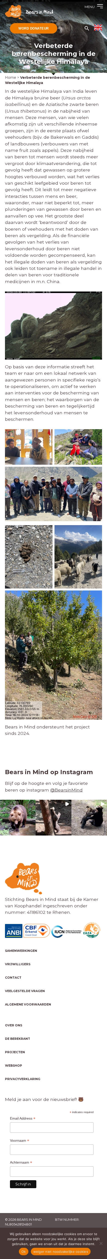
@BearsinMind (66, 790)
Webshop (13, 1065)
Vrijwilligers (17, 964)
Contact (13, 977)
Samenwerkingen (21, 951)
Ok (23, 1252)
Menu (90, 7)
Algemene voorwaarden (28, 1004)
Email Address (22, 1118)
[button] (18, 817)
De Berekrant (17, 1039)
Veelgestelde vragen (25, 991)
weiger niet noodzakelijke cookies (60, 1252)
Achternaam (21, 1162)
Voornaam (19, 1140)
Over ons (13, 1025)
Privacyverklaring (22, 1079)
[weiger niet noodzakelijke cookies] (100, 1243)
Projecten (15, 1052)
